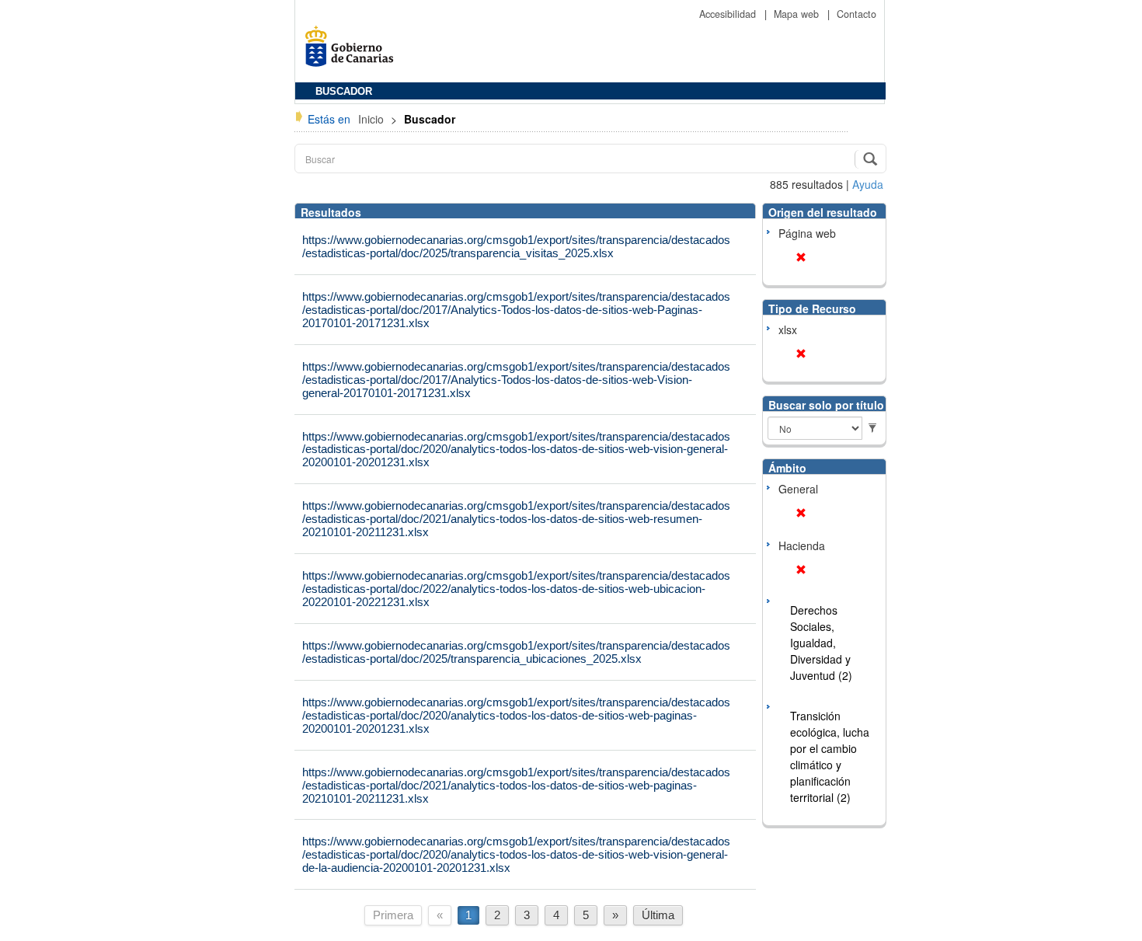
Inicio (372, 119)
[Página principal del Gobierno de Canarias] (353, 51)
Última (658, 915)
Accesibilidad (729, 14)
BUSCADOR (343, 91)
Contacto (856, 14)
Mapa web (798, 14)
